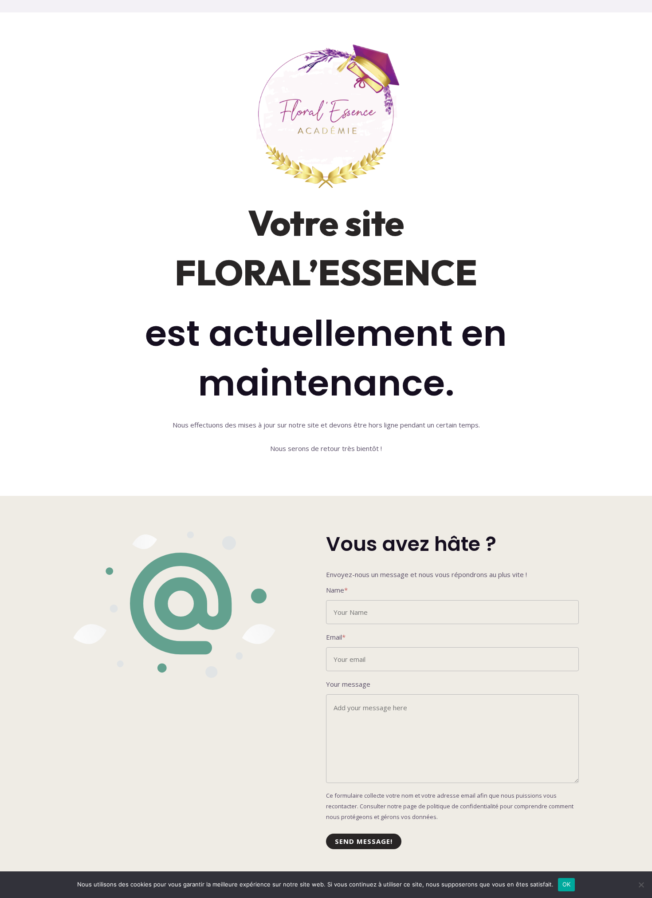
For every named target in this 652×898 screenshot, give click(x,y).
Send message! (364, 841)
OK (566, 884)
